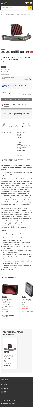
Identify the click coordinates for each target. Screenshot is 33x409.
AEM (3, 62)
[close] (5, 339)
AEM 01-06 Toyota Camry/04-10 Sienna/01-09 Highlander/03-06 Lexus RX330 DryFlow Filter (8, 303)
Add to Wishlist (26, 94)
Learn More (11, 87)
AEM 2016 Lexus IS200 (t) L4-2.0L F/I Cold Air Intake (8, 357)
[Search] (30, 8)
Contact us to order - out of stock (16, 99)
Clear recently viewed (8, 334)
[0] (26, 3)
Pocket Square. (12, 403)
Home (2, 13)
